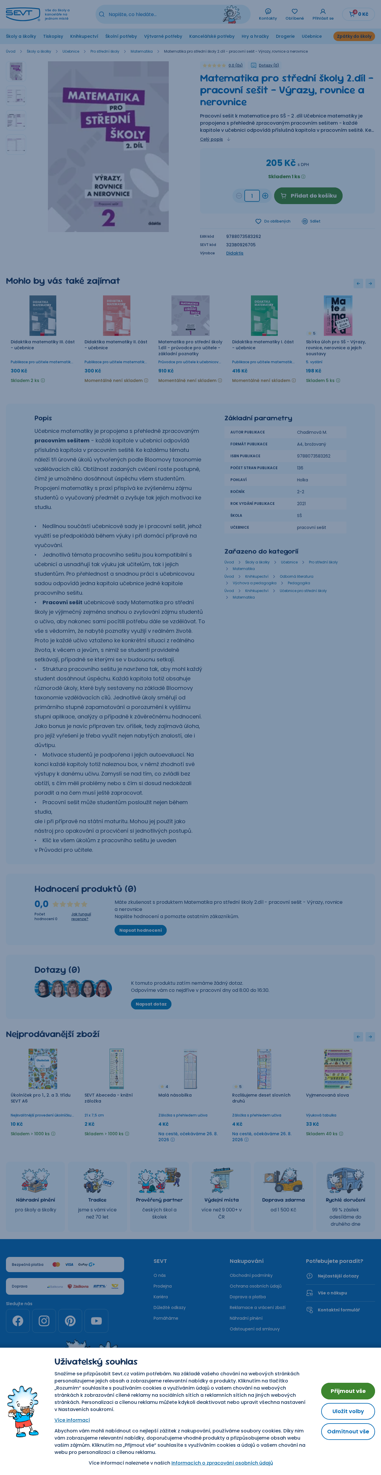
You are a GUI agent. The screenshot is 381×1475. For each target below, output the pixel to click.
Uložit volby (348, 1411)
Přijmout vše (348, 1391)
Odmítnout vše (348, 1431)
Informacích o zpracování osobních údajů (222, 1463)
